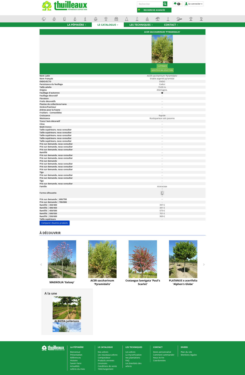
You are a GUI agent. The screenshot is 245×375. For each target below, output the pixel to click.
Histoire (74, 360)
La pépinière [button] (76, 24)
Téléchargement (105, 369)
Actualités (75, 366)
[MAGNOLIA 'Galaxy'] (62, 259)
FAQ (127, 360)
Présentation (76, 354)
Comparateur (104, 357)
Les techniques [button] (140, 24)
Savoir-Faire (75, 363)
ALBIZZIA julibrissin (66, 304)
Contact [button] (170, 24)
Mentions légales (189, 354)
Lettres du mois (77, 369)
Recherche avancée (154, 10)
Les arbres (130, 352)
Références (75, 357)
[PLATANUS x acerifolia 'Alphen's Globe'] (183, 259)
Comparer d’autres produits (54, 223)
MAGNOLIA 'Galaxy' (61, 282)
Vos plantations (132, 357)
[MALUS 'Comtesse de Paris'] (67, 323)
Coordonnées (159, 360)
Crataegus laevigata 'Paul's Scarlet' (142, 282)
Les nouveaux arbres (108, 354)
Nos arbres (103, 352)
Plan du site (186, 352)
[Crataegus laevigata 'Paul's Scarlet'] (143, 259)
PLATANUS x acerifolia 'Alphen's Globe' (183, 282)
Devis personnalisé (162, 352)
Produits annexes (106, 360)
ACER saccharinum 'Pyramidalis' (162, 32)
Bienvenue (75, 352)
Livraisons (102, 363)
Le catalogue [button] (107, 24)
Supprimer (162, 66)
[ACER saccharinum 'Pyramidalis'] (102, 259)
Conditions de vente (107, 366)
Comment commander (163, 354)
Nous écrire (158, 357)
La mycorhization (133, 354)
